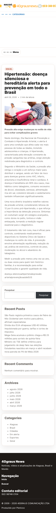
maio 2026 (15, 399)
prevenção (17, 277)
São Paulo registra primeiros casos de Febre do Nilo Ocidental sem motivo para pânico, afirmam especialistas (28, 318)
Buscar (5, 484)
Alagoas (14, 424)
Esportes (14, 437)
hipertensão (28, 274)
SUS (30, 277)
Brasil (9, 69)
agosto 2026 (16, 389)
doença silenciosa (13, 274)
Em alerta (14, 434)
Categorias (18, 14)
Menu (16, 52)
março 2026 (16, 406)
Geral (12, 441)
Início (4, 479)
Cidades (14, 431)
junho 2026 (15, 396)
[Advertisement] (28, 32)
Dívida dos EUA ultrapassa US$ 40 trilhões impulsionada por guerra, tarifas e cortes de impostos (26, 328)
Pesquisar (10, 290)
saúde (25, 277)
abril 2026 (15, 402)
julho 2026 (15, 392)
